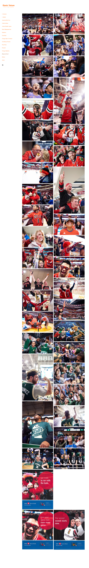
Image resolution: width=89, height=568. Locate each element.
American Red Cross (6, 20)
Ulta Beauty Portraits (6, 41)
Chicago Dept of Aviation (7, 38)
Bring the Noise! (5, 54)
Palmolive (4, 32)
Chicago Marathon (5, 51)
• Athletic (4, 17)
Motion (3, 57)
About (3, 60)
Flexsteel (4, 47)
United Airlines (5, 23)
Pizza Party (4, 44)
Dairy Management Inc (6, 29)
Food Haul (4, 35)
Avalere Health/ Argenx (6, 26)
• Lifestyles (4, 14)
